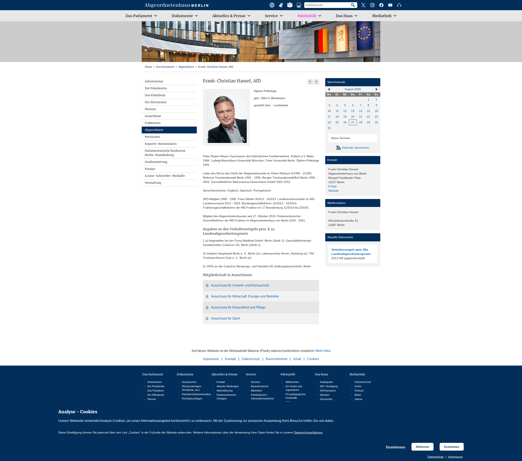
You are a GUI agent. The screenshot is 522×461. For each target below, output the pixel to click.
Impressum (455, 456)
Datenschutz (436, 456)
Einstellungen (395, 447)
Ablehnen (422, 446)
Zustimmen (451, 446)
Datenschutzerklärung (308, 432)
